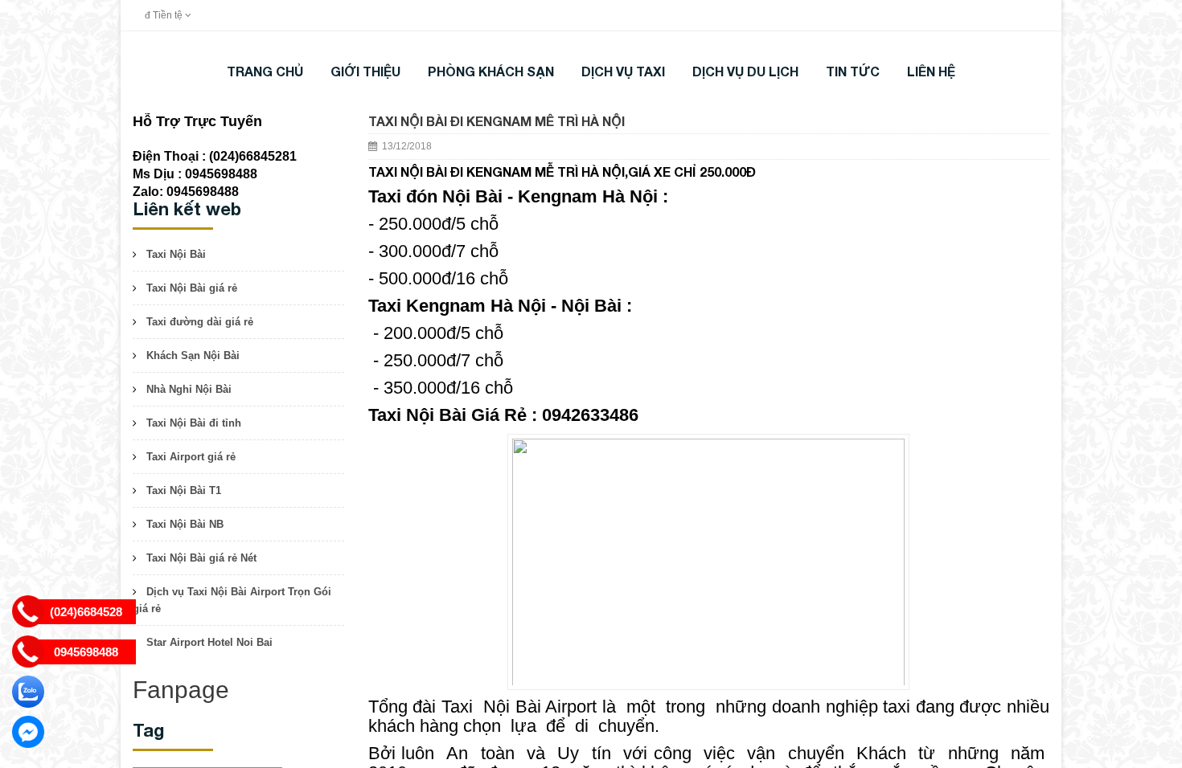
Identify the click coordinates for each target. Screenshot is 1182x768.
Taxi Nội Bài (176, 254)
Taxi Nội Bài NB (185, 524)
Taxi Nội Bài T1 (183, 490)
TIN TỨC (853, 71)
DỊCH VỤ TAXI (623, 71)
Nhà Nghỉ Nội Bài (189, 389)
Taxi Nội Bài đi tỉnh (193, 423)
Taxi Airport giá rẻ (191, 457)
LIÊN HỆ (931, 71)
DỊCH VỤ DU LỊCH (745, 71)
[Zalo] (28, 692)
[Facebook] (28, 732)
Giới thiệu (365, 71)
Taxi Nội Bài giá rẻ (191, 288)
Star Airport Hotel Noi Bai (209, 642)
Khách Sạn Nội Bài (193, 355)
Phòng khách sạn (491, 71)
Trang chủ (265, 71)
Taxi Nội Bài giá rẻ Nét (201, 558)
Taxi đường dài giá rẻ (199, 322)
